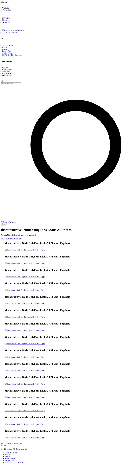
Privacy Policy (10, 458)
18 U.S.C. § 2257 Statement (14, 462)
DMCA (7, 454)
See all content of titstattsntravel (11, 239)
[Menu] (7, 2)
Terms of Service (11, 453)
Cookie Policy (10, 460)
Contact (7, 456)
